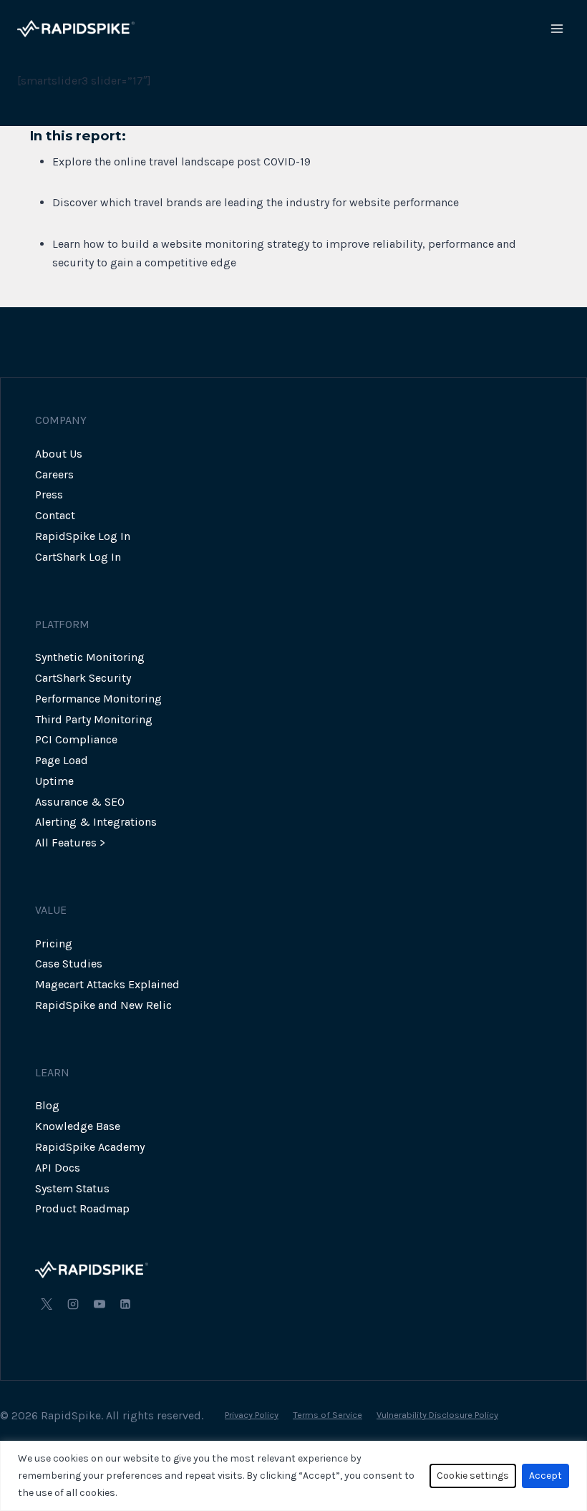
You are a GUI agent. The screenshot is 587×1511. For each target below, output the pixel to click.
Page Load (61, 760)
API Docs (57, 1167)
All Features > (70, 842)
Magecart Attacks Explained (107, 984)
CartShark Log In (78, 557)
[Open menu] (556, 28)
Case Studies (68, 963)
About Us (58, 453)
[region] (293, 1476)
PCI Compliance (76, 739)
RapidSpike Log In (82, 536)
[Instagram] (73, 1304)
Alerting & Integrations (96, 822)
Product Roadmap (82, 1208)
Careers (54, 474)
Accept (545, 1475)
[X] (46, 1304)
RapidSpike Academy (90, 1147)
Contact (55, 515)
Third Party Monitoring (93, 719)
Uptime (54, 781)
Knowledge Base (77, 1126)
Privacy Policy (251, 1414)
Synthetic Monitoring (90, 657)
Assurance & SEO (80, 801)
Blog (47, 1105)
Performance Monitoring (98, 698)
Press (49, 494)
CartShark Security (83, 678)
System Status (72, 1188)
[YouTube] (99, 1304)
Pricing (53, 943)
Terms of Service (327, 1414)
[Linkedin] (125, 1304)
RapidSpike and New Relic (103, 1005)
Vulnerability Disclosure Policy (437, 1414)
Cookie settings (473, 1475)
